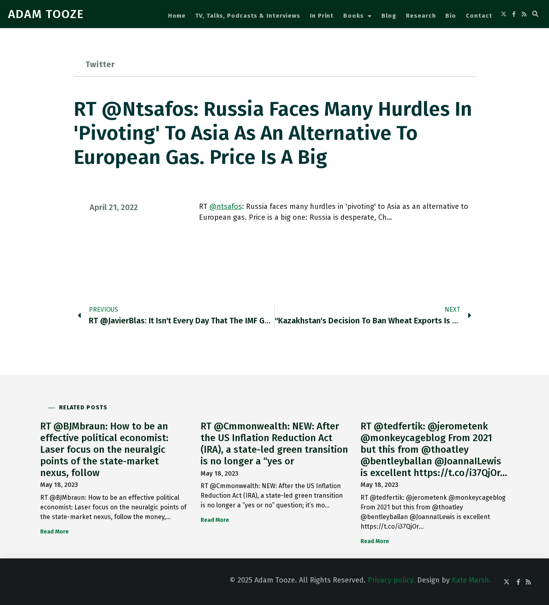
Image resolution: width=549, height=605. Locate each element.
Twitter (100, 64)
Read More (54, 531)
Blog (389, 15)
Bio (450, 15)
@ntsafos (225, 206)
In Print (322, 15)
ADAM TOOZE (46, 14)
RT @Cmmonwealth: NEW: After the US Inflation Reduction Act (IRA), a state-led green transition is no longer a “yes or (274, 443)
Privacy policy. (391, 580)
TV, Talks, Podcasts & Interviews (247, 15)
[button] (535, 14)
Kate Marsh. (471, 580)
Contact (479, 15)
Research (421, 15)
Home (177, 15)
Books (353, 15)
